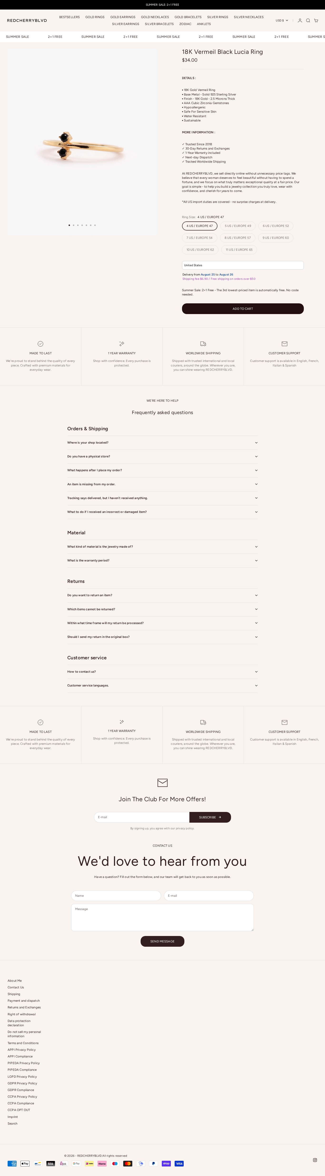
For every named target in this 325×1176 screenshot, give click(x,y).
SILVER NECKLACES (249, 17)
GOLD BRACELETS (188, 17)
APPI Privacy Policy (22, 1049)
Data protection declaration (19, 1023)
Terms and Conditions (23, 1043)
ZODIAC (185, 24)
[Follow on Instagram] (315, 1160)
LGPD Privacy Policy (22, 1076)
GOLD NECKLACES (155, 17)
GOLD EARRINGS (123, 17)
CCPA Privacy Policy (22, 1096)
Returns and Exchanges (24, 1007)
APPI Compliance (20, 1056)
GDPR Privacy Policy (22, 1083)
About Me (15, 980)
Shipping (14, 994)
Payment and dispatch (24, 1000)
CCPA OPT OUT (19, 1110)
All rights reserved (114, 1155)
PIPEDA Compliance (22, 1069)
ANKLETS (204, 24)
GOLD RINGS (94, 17)
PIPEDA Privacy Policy (24, 1063)
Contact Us (16, 987)
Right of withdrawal (22, 1014)
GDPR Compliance (21, 1090)
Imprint (13, 1117)
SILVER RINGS (217, 17)
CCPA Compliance (21, 1103)
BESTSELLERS (69, 17)
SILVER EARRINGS (125, 24)
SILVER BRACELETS (159, 24)
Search (12, 1123)
